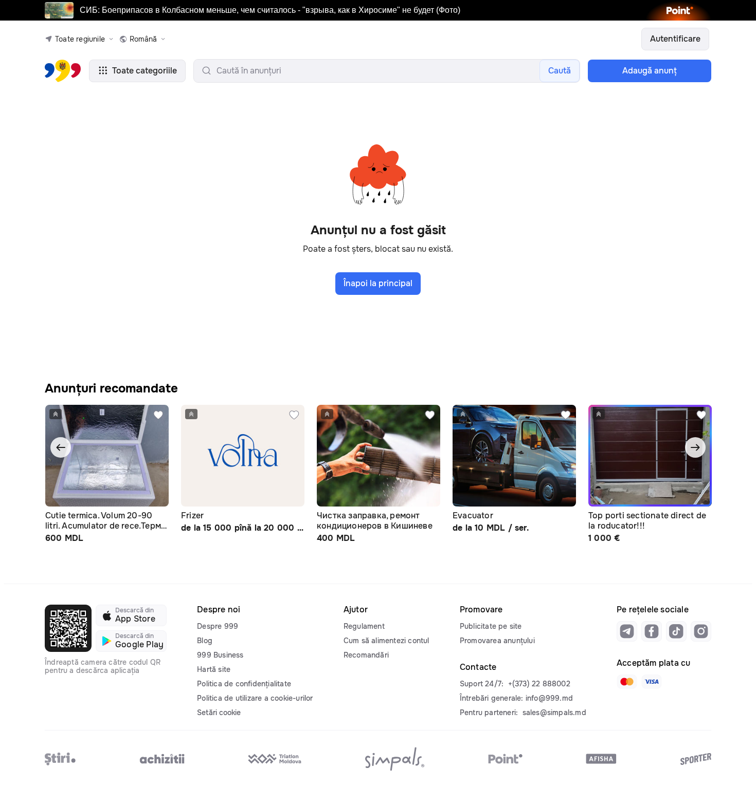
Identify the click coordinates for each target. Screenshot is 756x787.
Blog (204, 640)
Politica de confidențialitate (244, 684)
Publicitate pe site (491, 626)
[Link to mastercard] (627, 681)
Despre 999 (217, 626)
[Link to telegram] (627, 631)
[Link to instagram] (701, 631)
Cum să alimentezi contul (386, 640)
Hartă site (213, 669)
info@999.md (549, 698)
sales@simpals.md (554, 712)
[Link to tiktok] (676, 631)
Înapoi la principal (378, 283)
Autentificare (675, 38)
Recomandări (366, 655)
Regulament (364, 626)
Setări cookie (219, 712)
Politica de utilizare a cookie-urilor (255, 698)
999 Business (220, 655)
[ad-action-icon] (158, 415)
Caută (559, 70)
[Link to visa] (651, 681)
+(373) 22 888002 (539, 684)
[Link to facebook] (651, 631)
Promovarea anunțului (497, 640)
